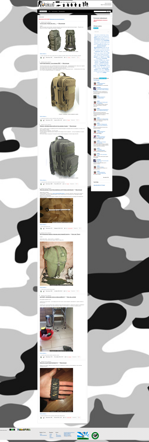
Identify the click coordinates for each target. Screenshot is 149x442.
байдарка (96, 36)
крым (103, 50)
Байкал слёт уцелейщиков (102, 36)
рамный (53, 289)
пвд (108, 57)
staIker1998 (69, 417)
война (102, 37)
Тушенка (102, 69)
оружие (96, 57)
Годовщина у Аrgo (100, 132)
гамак (101, 43)
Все (50, 11)
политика (104, 58)
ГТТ (107, 43)
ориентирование (106, 55)
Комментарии (103, 78)
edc (57, 55)
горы (103, 43)
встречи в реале (106, 37)
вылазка (103, 39)
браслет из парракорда (44, 415)
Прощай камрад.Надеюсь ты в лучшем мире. (100, 85)
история (107, 48)
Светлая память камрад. (97, 133)
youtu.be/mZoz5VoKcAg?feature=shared (99, 151)
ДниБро (104, 47)
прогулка (99, 61)
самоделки (96, 64)
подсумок (69, 55)
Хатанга (98, 72)
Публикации (96, 80)
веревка (60, 415)
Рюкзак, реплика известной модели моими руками (54, 126)
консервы (97, 50)
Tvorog (69, 57)
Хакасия (107, 71)
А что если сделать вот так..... (48, 23)
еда (108, 47)
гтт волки (99, 44)
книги (94, 50)
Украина (107, 69)
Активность (68, 2)
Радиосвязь (104, 61)
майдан (107, 51)
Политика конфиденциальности (69, 432)
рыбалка (102, 62)
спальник (108, 65)
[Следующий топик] (111, 16)
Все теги (96, 28)
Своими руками (43, 289)
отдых (99, 57)
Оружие (99, 154)
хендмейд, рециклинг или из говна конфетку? (52, 297)
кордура (50, 55)
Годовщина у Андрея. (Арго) (102, 173)
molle (48, 55)
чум (102, 72)
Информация (73, 2)
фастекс (63, 415)
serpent (69, 356)
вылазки (106, 40)
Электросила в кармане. (101, 150)
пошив (57, 118)
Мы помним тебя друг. (97, 174)
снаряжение (103, 65)
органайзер (63, 55)
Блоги (61, 2)
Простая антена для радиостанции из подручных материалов (57, 189)
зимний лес (99, 48)
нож (108, 53)
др (106, 47)
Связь (42, 226)
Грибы (105, 43)
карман (67, 55)
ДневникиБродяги (98, 47)
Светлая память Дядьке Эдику (98, 138)
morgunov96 (70, 228)
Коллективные (55, 11)
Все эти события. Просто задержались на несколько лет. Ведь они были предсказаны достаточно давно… (100, 92)
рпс (99, 62)
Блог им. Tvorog (76, 234)
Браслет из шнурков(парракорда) (49, 363)
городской (46, 118)
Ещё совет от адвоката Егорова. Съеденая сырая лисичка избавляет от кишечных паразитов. (100, 105)
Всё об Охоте (100, 160)
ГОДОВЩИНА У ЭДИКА (101, 137)
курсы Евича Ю (107, 50)
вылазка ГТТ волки (100, 40)
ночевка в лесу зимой (104, 54)
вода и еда (99, 37)
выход (95, 41)
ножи (95, 54)
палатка (105, 57)
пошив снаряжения (74, 55)
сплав (94, 66)
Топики (57, 2)
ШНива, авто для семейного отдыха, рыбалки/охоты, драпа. (100, 125)
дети (108, 44)
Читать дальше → (43, 53)
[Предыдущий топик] (111, 14)
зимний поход (103, 48)
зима (95, 48)
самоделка (52, 415)
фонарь (104, 71)
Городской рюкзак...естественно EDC (50, 63)
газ (98, 43)
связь (94, 65)
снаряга (98, 65)
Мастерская (61, 23)
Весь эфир (105, 177)
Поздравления (99, 58)
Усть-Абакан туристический (98, 71)
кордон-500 (47, 289)
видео (95, 37)
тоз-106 (99, 69)
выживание (97, 39)
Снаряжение (99, 149)
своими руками (106, 64)
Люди (64, 2)
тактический (45, 55)
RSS (108, 177)
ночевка (98, 54)
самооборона (101, 64)
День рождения (104, 44)
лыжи (104, 51)
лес (102, 51)
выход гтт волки (104, 41)
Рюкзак (42, 55)
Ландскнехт (98, 51)
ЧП (100, 72)
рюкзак (106, 62)
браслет (49, 415)
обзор (95, 55)
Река (107, 61)
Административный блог (101, 83)
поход (100, 60)
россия (96, 62)
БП (108, 36)
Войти (102, 4)
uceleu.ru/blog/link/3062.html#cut (58, 193)
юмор (104, 72)
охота (102, 57)
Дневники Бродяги (101, 45)
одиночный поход (99, 55)
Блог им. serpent (71, 297)
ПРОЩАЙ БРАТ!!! (100, 84)
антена (49, 226)
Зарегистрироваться (107, 4)
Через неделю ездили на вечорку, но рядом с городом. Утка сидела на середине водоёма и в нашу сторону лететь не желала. (101, 145)
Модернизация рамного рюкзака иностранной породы (55, 234)
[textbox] (101, 32)
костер (100, 50)
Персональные (62, 11)
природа (96, 61)
